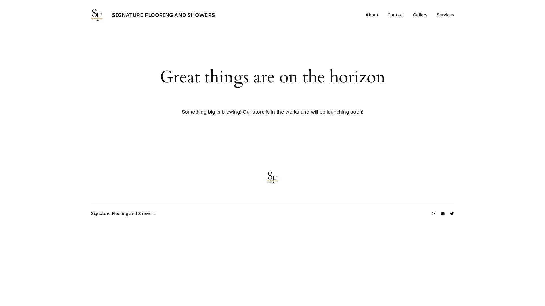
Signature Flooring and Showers (163, 15)
